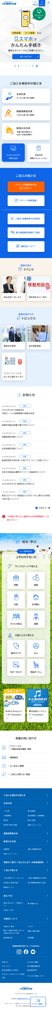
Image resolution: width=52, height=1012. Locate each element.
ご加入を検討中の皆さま (15, 795)
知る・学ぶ (8, 896)
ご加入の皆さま (11, 870)
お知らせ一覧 (44, 508)
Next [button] (32, 66)
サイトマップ (6, 966)
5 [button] (29, 66)
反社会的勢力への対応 (10, 970)
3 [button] (23, 66)
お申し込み (35, 4)
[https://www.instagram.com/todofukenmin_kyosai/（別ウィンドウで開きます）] (19, 952)
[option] (26, 34)
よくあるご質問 (32, 962)
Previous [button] (15, 66)
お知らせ (5, 962)
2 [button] (21, 66)
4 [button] (26, 66)
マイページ (42, 4)
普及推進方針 (32, 970)
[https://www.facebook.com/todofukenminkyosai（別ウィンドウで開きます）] (26, 952)
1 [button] (18, 66)
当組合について (11, 919)
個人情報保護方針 (33, 966)
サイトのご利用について (35, 976)
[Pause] (36, 66)
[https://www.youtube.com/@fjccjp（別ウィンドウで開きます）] (33, 952)
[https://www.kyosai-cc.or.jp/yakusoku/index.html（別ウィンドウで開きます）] (26, 34)
